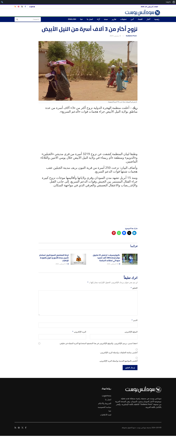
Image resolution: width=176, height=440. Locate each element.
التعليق (134, 288)
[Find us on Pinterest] (18, 7)
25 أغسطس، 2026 (113, 264)
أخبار (148, 19)
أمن (132, 19)
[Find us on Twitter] (22, 7)
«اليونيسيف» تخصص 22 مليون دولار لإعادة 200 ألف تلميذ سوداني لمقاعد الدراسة (106, 257)
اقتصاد (140, 19)
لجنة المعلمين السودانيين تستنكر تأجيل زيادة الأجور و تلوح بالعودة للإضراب (54, 257)
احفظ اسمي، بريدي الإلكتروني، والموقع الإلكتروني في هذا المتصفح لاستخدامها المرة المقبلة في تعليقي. (98, 343)
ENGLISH (72, 19)
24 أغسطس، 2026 (61, 264)
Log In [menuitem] (168, 2)
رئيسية (156, 19)
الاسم (134, 320)
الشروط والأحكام (104, 403)
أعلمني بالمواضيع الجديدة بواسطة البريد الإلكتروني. (118, 361)
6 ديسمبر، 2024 (115, 36)
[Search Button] (17, 19)
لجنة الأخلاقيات (105, 414)
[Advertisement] (88, 134)
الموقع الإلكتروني (131, 331)
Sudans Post (131, 36)
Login (31, 6)
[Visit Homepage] (142, 12)
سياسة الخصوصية (104, 407)
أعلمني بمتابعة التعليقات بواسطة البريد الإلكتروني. (118, 352)
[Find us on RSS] (15, 7)
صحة (106, 19)
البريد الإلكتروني (79, 331)
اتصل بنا (90, 19)
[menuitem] (173, 2)
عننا (81, 19)
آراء (98, 19)
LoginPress (106, 396)
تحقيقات (123, 19)
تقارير (114, 19)
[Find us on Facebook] (25, 7)
